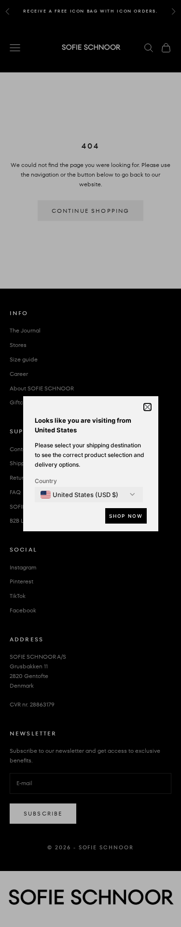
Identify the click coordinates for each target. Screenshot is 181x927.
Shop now (125, 516)
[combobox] (79, 494)
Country (46, 480)
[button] (147, 407)
